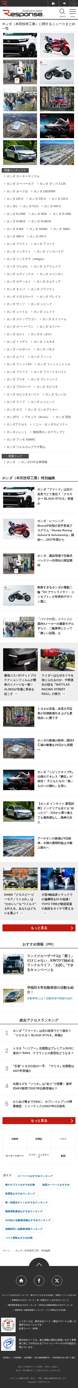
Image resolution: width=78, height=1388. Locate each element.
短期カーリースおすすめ (56, 1184)
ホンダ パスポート (19, 349)
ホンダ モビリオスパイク (23, 394)
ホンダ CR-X (37, 198)
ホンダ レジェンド (43, 401)
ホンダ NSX (39, 213)
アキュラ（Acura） (37, 417)
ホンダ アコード (44, 243)
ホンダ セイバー (50, 326)
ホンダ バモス (46, 349)
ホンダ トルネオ (44, 341)
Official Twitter (57, 1281)
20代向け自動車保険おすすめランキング (28, 1220)
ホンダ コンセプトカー (43, 409)
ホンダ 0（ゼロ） (42, 334)
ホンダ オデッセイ (19, 281)
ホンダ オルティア (49, 281)
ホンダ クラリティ (43, 289)
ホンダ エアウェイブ (47, 266)
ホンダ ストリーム (54, 319)
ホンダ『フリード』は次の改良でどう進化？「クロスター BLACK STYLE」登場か (42, 1033)
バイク (63, 1139)
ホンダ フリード (17, 371)
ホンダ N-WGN (41, 221)
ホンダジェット (17, 432)
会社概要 (28, 1358)
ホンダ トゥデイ (17, 341)
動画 (63, 1156)
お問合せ (6, 1358)
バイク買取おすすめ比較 (19, 1237)
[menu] (72, 12)
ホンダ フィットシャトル (53, 364)
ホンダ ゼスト (16, 334)
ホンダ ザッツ (16, 304)
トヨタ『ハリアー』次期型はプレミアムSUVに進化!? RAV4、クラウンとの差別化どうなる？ (43, 1050)
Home (21, 1281)
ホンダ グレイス (50, 296)
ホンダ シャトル (17, 311)
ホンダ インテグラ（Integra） (26, 259)
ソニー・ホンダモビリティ (50, 424)
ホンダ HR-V (52, 206)
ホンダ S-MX (15, 229)
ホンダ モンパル (56, 394)
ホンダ (11, 462)
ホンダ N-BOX (16, 221)
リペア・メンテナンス (39, 1155)
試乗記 (39, 1139)
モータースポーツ (15, 1156)
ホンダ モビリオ (47, 386)
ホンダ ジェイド (44, 311)
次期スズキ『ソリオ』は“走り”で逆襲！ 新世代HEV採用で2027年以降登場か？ (42, 1086)
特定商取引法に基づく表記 (64, 1358)
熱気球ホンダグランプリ (49, 432)
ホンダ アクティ (17, 243)
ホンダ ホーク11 (17, 191)
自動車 (14, 1139)
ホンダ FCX (30, 206)
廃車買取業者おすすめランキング (24, 1211)
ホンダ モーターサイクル (23, 176)
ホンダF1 (13, 417)
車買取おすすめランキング (20, 1193)
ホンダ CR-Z (60, 198)
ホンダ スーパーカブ (20, 183)
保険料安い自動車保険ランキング (24, 1229)
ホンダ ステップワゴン (22, 319)
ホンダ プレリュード (44, 379)
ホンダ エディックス (20, 274)
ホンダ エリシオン (52, 274)
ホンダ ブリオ (16, 379)
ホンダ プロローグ (19, 386)
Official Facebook (39, 1281)
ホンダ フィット (41, 356)
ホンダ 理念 (63, 417)
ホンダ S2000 (38, 229)
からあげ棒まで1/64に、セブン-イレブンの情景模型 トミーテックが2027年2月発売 (42, 1104)
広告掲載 (17, 1358)
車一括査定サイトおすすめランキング (26, 1202)
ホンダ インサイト (19, 251)
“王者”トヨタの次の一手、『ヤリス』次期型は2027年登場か (43, 1068)
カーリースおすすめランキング (35, 1176)
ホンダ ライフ (16, 401)
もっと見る (39, 928)
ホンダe (12, 206)
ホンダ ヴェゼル (17, 266)
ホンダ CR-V (15, 198)
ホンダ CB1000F (45, 191)
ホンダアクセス (17, 424)
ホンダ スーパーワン (20, 326)
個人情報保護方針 (42, 1358)
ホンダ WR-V (15, 236)
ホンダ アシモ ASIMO (21, 439)
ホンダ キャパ (16, 289)
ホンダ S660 (61, 229)
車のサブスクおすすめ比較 (20, 1184)
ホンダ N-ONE (16, 213)
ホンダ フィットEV (19, 364)
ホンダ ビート (16, 356)
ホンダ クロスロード (20, 296)
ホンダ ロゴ (14, 409)
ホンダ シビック (41, 304)
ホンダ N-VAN (62, 213)
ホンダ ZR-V (38, 236)
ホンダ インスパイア (50, 251)
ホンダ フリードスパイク (50, 371)
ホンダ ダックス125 (53, 183)
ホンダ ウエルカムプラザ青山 (26, 447)
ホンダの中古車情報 (34, 462)
